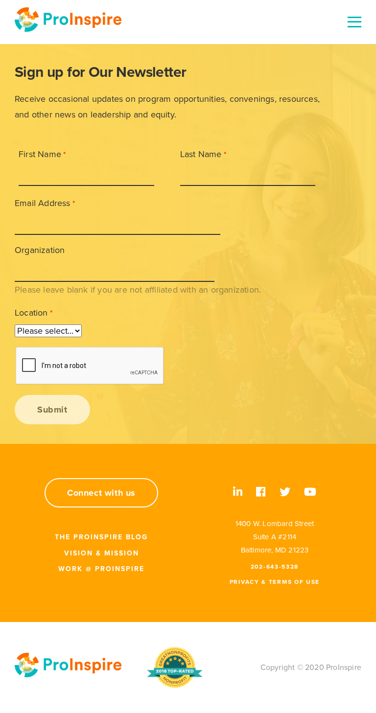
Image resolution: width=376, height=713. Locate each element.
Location (31, 312)
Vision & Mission (101, 553)
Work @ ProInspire (101, 569)
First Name (40, 154)
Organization (40, 250)
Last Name (201, 154)
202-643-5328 (275, 566)
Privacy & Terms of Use (275, 581)
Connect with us (101, 492)
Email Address (42, 203)
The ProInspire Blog (101, 537)
